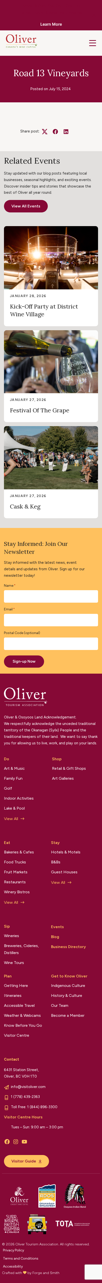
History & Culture (66, 995)
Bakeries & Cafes (19, 852)
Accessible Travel (19, 1005)
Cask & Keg (25, 506)
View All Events (25, 206)
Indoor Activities (19, 798)
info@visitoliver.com (28, 1087)
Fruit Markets (15, 872)
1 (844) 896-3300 (42, 1107)
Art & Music (14, 768)
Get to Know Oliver (69, 976)
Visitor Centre (16, 1035)
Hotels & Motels (65, 852)
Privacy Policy (13, 1250)
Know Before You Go (23, 1025)
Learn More (51, 24)
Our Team (59, 1005)
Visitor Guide (23, 1161)
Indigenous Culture (68, 985)
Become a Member (67, 1015)
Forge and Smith (45, 1273)
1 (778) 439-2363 (25, 1096)
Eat (7, 842)
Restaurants (15, 882)
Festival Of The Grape (39, 410)
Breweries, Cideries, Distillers (21, 949)
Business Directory (68, 946)
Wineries (11, 935)
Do (6, 759)
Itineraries (13, 995)
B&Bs (55, 862)
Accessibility (13, 1266)
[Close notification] (94, 15)
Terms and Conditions (20, 1258)
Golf (8, 788)
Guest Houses (64, 872)
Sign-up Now (24, 661)
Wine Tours (14, 962)
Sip (7, 926)
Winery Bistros (17, 892)
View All (11, 818)
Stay (55, 842)
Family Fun (13, 778)
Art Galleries (63, 778)
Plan (8, 976)
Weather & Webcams (22, 1015)
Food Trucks (15, 862)
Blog (55, 936)
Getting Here (16, 985)
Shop (57, 759)
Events (57, 926)
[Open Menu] (92, 43)
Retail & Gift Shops (69, 768)
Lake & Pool (14, 808)
